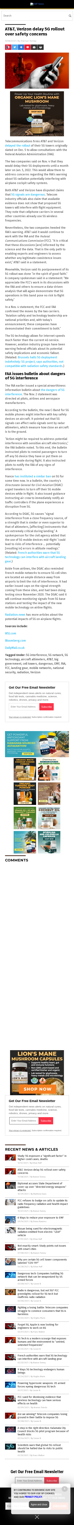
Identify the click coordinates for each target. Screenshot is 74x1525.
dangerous (45, 663)
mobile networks (40, 668)
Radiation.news (15, 614)
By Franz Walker (38, 1332)
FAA (63, 663)
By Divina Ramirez (39, 1221)
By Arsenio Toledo (39, 1407)
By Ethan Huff (35, 1163)
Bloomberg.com (15, 640)
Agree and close (39, 1504)
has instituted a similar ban (33, 476)
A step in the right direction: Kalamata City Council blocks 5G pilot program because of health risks (43, 1431)
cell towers (30, 663)
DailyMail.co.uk (15, 648)
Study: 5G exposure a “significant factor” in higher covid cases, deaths (42, 1157)
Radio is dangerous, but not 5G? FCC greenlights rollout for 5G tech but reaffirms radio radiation (38, 1293)
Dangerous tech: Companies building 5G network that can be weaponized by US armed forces (40, 1277)
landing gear (19, 668)
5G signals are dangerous (28, 194)
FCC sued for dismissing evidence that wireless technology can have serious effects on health (39, 1400)
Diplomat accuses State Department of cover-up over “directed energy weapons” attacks (42, 1187)
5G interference (36, 655)
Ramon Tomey (28, 40)
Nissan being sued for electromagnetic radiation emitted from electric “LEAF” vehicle (40, 1232)
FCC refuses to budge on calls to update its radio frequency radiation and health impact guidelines (43, 1204)
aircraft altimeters (33, 659)
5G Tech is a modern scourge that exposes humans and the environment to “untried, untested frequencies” (42, 1342)
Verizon (35, 672)
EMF (56, 663)
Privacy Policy (33, 1496)
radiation (23, 672)
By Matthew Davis (38, 1194)
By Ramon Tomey (37, 1177)
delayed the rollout (17, 145)
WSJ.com (10, 633)
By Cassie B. (36, 1284)
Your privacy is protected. (20, 717)
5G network (55, 655)
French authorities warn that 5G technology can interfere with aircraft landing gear (35, 557)
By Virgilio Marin (38, 1318)
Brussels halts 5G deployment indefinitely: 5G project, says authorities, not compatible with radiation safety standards (34, 362)
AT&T (50, 659)
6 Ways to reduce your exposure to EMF (41, 1217)
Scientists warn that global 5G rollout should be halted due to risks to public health (40, 1448)
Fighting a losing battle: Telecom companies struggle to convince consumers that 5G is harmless (43, 1311)
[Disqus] (37, 910)
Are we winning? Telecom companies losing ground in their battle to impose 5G (42, 1416)
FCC (7, 668)
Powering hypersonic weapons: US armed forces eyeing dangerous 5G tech (41, 1385)
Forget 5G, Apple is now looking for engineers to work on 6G (38, 1326)
